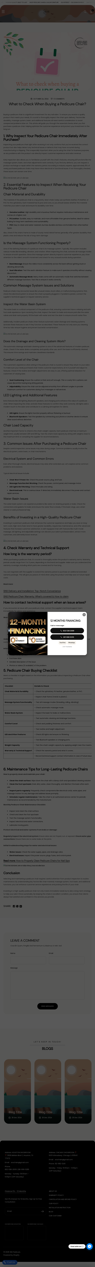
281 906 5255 (68, 637)
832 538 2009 (68, 631)
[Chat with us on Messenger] (89, 1246)
